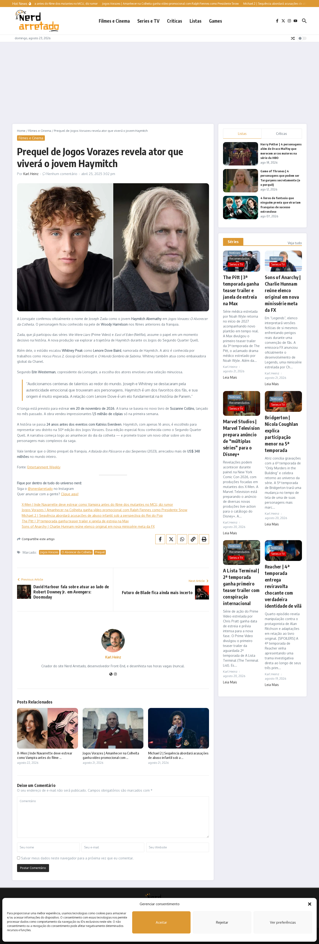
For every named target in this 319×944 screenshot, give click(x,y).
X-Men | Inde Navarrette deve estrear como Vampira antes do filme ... (44, 755)
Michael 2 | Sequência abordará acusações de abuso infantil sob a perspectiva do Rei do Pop (92, 515)
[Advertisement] (159, 77)
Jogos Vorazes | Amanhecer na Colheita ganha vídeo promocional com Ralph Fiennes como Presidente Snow (104, 510)
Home (21, 131)
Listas (196, 21)
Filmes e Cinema (114, 21)
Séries (233, 241)
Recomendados (239, 258)
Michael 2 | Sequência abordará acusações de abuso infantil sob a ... (178, 755)
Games (215, 21)
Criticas (174, 21)
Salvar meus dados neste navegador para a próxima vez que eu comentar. (77, 858)
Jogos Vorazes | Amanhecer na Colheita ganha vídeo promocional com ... (111, 755)
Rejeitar (222, 922)
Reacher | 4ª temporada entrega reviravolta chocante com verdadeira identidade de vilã (283, 586)
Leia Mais (230, 377)
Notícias (234, 253)
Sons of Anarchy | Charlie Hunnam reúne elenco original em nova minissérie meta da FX (88, 526)
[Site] (111, 674)
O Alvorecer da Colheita (77, 552)
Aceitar (161, 922)
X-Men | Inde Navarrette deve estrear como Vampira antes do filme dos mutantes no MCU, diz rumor (97, 504)
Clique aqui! (69, 494)
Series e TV (148, 21)
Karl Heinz (31, 174)
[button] (309, 904)
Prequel (100, 552)
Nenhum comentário (61, 174)
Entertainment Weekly (43, 467)
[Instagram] (115, 674)
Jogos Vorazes (49, 552)
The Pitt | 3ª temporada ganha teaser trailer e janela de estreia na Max (75, 521)
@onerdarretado (40, 489)
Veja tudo (295, 243)
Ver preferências (283, 922)
